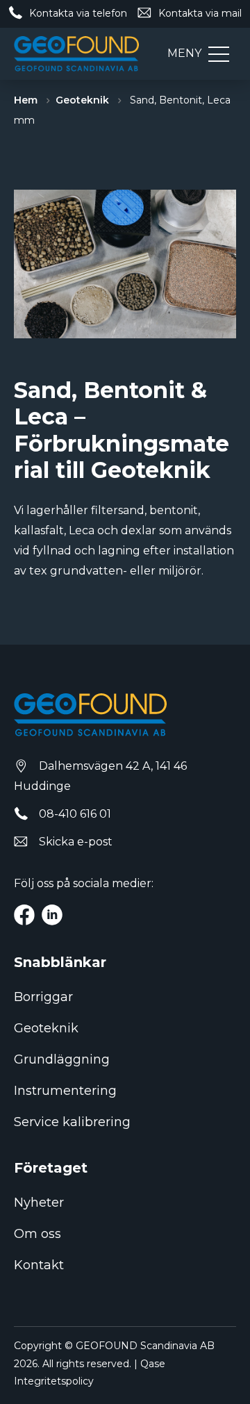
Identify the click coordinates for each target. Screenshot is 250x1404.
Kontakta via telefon (78, 13)
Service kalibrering (72, 1122)
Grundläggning (62, 1059)
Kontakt (39, 1265)
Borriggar (43, 997)
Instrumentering (65, 1090)
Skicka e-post (75, 841)
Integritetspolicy (54, 1381)
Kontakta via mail (200, 13)
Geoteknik (82, 100)
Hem (26, 100)
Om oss (37, 1233)
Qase (152, 1363)
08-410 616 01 (75, 813)
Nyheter (39, 1202)
